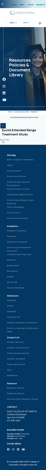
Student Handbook (16, 359)
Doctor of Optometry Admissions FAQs (23, 330)
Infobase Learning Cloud (19, 254)
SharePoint (12, 271)
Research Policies (16, 393)
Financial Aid (13, 317)
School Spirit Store (16, 364)
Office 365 (12, 282)
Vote (9, 370)
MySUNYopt (12, 375)
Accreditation (14, 171)
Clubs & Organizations (18, 353)
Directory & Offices (16, 176)
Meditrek (11, 260)
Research (40, 5)
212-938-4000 (13, 420)
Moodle (10, 277)
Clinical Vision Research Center (22, 399)
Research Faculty (15, 388)
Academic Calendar (17, 231)
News (22, 5)
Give (25, 22)
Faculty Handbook (16, 288)
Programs (11, 236)
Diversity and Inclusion (18, 189)
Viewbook (11, 311)
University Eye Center (17, 218)
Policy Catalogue (15, 207)
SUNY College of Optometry (20, 160)
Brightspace (13, 265)
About (14, 5)
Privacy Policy (14, 213)
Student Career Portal (18, 348)
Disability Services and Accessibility (18, 184)
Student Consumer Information (22, 323)
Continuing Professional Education (19, 249)
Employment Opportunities (20, 194)
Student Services (15, 342)
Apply (12, 22)
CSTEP (10, 306)
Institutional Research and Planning (20, 202)
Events (31, 5)
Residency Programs (17, 242)
